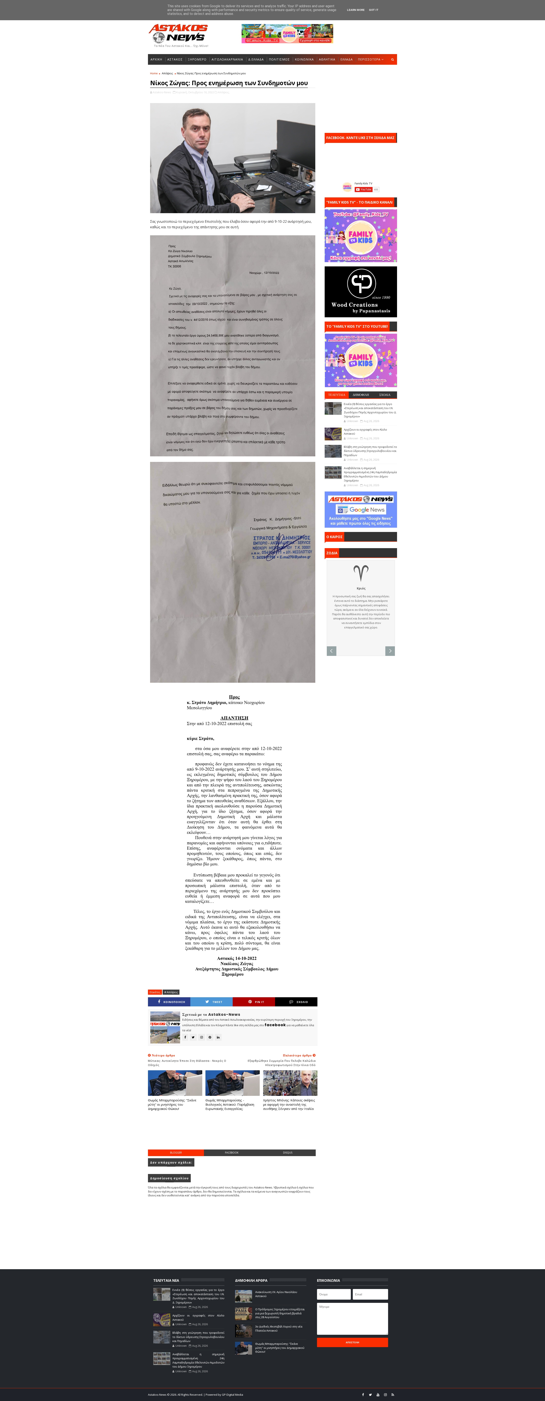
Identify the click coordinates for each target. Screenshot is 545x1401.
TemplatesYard (275, 1395)
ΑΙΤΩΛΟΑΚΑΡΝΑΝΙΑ (227, 59)
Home (154, 73)
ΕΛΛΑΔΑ (346, 59)
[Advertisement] (232, 1134)
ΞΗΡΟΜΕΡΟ (197, 59)
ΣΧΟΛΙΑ (384, 395)
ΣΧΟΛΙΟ (302, 1002)
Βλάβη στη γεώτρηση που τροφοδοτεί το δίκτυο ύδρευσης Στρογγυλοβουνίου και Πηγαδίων (370, 451)
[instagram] (385, 1394)
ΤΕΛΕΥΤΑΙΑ (336, 395)
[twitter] (370, 1394)
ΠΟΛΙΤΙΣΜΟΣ (279, 59)
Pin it (259, 1002)
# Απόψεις (171, 992)
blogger (176, 1152)
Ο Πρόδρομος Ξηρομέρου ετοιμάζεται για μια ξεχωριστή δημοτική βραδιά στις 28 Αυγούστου (280, 1313)
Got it (374, 9)
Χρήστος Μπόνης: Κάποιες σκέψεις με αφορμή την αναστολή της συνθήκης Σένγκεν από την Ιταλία (289, 1104)
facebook (231, 1152)
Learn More (356, 9)
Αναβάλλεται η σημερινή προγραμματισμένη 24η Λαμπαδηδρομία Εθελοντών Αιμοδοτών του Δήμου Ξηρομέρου (370, 474)
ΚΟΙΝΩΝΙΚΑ (304, 59)
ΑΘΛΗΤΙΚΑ (327, 59)
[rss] (393, 1394)
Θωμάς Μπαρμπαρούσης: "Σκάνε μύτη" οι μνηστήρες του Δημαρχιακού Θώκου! (172, 1104)
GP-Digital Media (318, 1395)
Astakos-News (157, 1395)
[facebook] (363, 1394)
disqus (287, 1152)
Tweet (217, 1002)
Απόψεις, (223, 92)
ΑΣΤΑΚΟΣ (175, 59)
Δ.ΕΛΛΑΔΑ (256, 59)
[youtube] (378, 1394)
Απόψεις (167, 73)
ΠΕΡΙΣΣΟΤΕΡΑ (369, 59)
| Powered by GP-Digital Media (223, 1395)
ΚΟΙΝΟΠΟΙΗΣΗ (174, 1002)
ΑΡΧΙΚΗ (156, 59)
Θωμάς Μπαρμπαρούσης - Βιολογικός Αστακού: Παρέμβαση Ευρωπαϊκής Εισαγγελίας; (229, 1104)
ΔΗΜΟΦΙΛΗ (361, 395)
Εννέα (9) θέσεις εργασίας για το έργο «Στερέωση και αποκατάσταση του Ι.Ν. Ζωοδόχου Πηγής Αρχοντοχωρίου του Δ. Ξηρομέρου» (370, 410)
